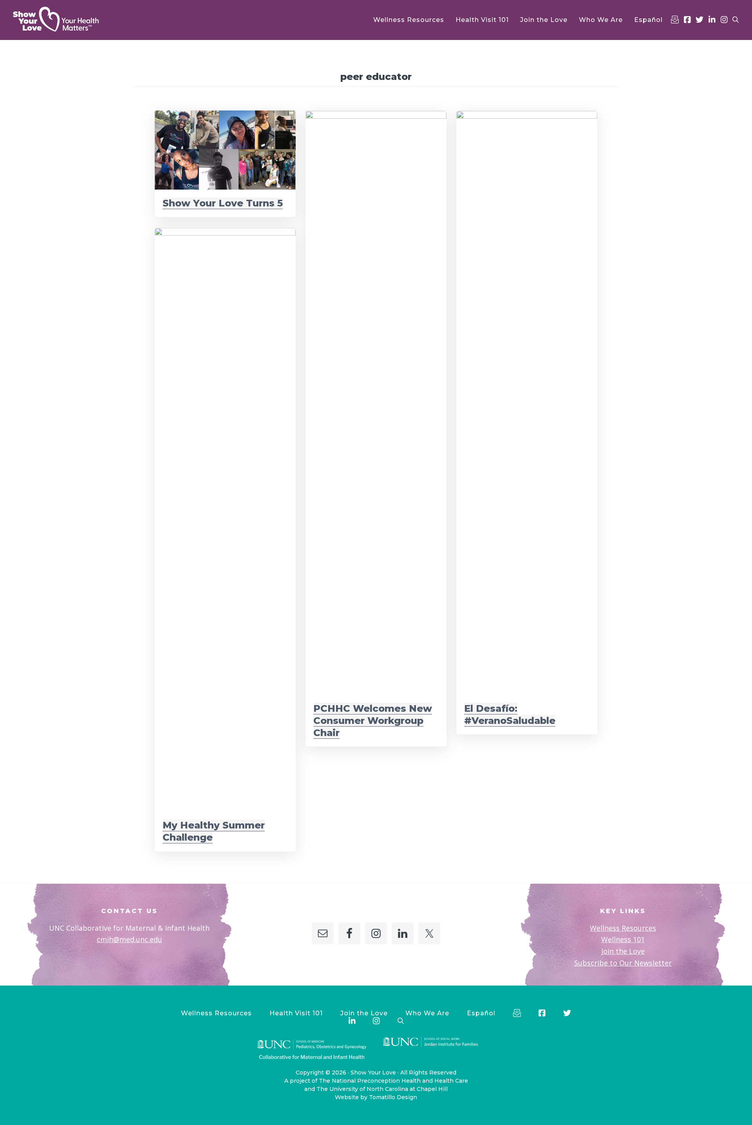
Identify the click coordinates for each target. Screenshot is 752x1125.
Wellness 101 (623, 939)
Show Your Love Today (66, 19)
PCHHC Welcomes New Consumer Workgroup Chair (372, 720)
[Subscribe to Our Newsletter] (674, 19)
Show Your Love (373, 1072)
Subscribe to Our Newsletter (623, 963)
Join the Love (623, 951)
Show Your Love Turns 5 (223, 203)
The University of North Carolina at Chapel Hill (382, 1088)
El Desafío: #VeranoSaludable (509, 714)
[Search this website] (735, 20)
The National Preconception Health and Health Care (393, 1080)
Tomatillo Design (393, 1097)
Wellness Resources (623, 928)
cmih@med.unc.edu (129, 939)
